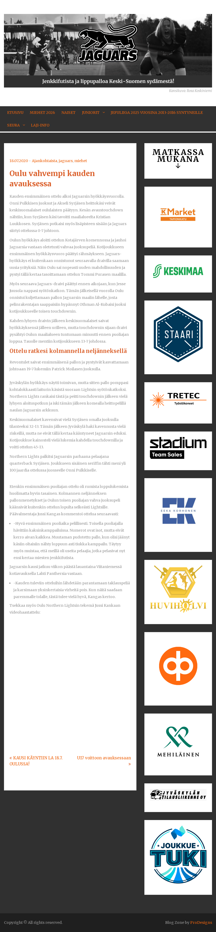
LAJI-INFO (40, 125)
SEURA (13, 125)
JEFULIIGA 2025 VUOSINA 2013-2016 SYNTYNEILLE (157, 112)
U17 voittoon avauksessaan (104, 757)
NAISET (68, 112)
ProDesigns (201, 922)
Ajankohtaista (44, 160)
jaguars (66, 160)
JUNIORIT (91, 112)
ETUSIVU (15, 112)
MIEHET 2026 (42, 112)
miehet (80, 160)
